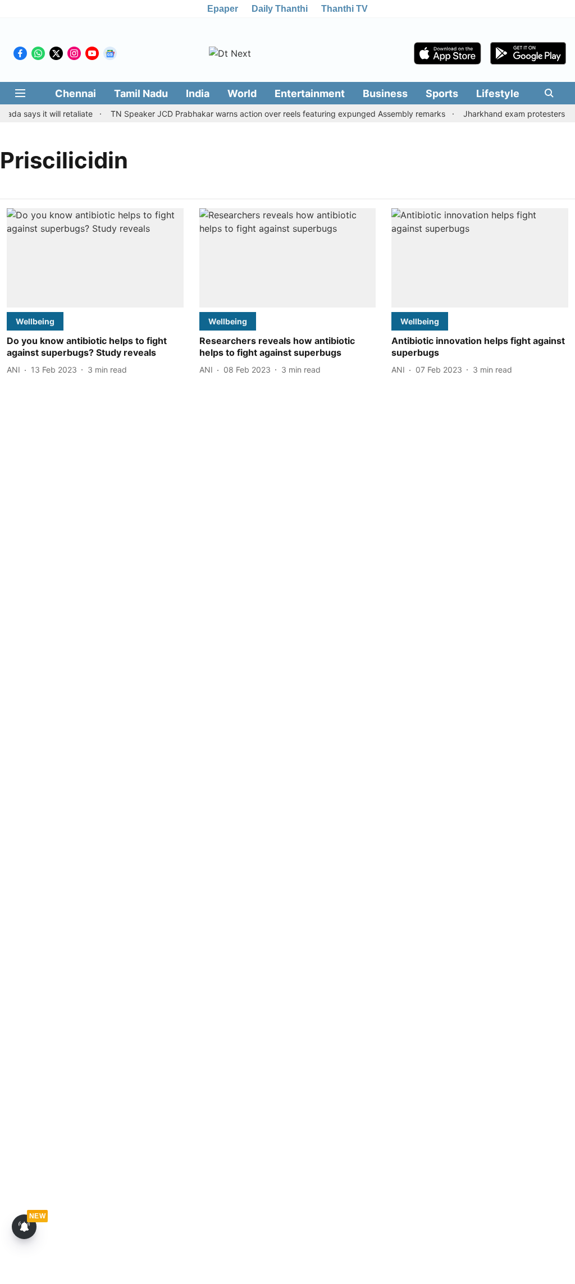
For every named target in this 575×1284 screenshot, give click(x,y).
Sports (442, 93)
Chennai (75, 93)
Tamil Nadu (141, 93)
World (242, 93)
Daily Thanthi (280, 8)
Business (385, 93)
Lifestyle (497, 93)
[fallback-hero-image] (95, 258)
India (197, 93)
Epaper (222, 8)
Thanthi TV (344, 8)
